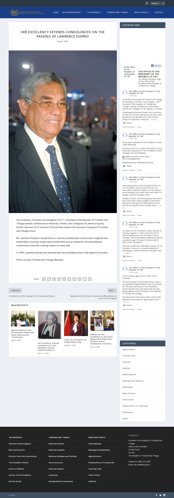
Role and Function (17, 450)
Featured (126, 362)
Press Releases (95, 443)
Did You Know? (15, 481)
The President (94, 12)
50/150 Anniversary (71, 12)
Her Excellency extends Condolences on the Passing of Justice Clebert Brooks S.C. (48, 346)
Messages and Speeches (133, 381)
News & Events (141, 12)
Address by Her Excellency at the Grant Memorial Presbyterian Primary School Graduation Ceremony (101, 339)
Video (129, 166)
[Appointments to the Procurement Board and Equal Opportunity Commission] (23, 318)
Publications (127, 412)
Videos (125, 418)
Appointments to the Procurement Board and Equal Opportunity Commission (22, 333)
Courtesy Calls (128, 355)
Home (55, 12)
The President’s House (18, 462)
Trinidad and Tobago (117, 12)
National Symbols (57, 450)
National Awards (56, 469)
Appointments (128, 349)
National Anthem (56, 443)
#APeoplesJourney (145, 162)
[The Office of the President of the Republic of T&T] (130, 72)
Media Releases (129, 374)
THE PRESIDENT (15, 437)
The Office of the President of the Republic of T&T (144, 92)
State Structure (56, 462)
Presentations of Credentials (135, 406)
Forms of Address (16, 469)
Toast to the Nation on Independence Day (75, 340)
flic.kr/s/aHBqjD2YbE (131, 159)
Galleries (126, 368)
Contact (159, 12)
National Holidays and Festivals (63, 456)
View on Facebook (128, 127)
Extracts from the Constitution (23, 456)
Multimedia (127, 387)
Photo (129, 123)
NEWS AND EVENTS (97, 437)
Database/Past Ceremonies (61, 481)
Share (139, 127)
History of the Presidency (20, 475)
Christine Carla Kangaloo (20, 443)
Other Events (128, 399)
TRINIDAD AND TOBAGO (59, 437)
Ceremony (53, 475)
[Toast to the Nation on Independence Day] (76, 323)
